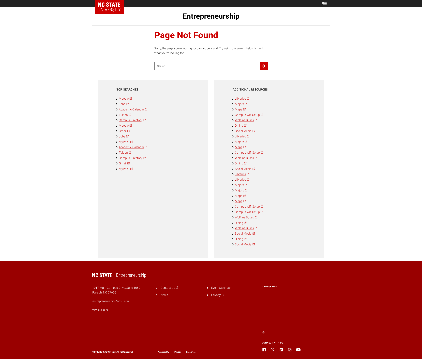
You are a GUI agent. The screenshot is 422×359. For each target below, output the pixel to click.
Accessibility (163, 352)
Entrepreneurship (211, 16)
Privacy (177, 352)
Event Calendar (221, 287)
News (164, 295)
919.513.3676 (100, 309)
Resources (191, 352)
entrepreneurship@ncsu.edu (110, 301)
